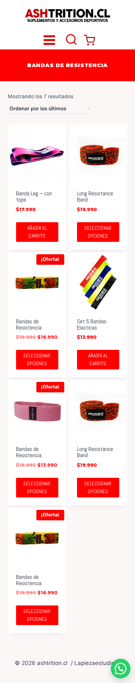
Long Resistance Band (95, 196)
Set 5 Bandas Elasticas (91, 324)
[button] (120, 668)
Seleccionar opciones (97, 232)
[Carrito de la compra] (89, 40)
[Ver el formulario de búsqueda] (71, 40)
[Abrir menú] (49, 39)
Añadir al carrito (37, 232)
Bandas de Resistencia (29, 324)
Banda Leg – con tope (34, 196)
